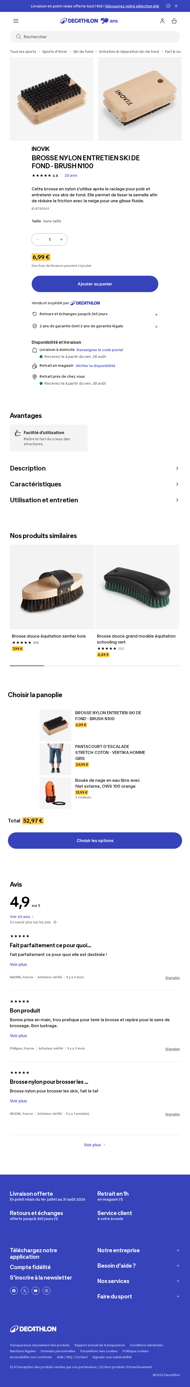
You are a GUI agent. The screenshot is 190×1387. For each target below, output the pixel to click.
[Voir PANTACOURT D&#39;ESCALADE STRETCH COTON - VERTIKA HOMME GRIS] (55, 759)
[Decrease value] (38, 239)
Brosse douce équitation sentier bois (49, 636)
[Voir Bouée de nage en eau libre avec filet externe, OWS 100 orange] (55, 793)
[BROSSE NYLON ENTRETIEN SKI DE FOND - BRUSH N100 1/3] (51, 99)
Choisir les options (95, 840)
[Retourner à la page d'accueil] (89, 21)
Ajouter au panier (95, 283)
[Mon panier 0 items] (174, 21)
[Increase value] (61, 239)
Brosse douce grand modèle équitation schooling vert (137, 639)
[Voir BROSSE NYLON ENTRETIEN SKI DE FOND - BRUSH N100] (55, 726)
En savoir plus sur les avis (30, 922)
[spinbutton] (49, 239)
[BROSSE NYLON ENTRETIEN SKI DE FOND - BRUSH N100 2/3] (140, 99)
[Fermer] (176, 6)
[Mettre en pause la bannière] (168, 6)
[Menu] (16, 21)
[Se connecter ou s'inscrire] (162, 21)
